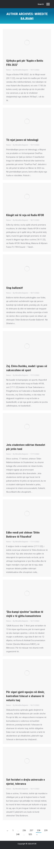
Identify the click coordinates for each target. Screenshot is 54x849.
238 (38, 830)
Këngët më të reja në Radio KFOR (25, 215)
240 (18, 834)
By (20, 70)
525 (30, 834)
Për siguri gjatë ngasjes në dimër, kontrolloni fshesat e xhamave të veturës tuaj (25, 696)
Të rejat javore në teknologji (22, 140)
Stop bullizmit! (14, 288)
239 (45, 830)
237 (31, 830)
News (8, 70)
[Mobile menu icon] (48, 4)
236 (24, 830)
